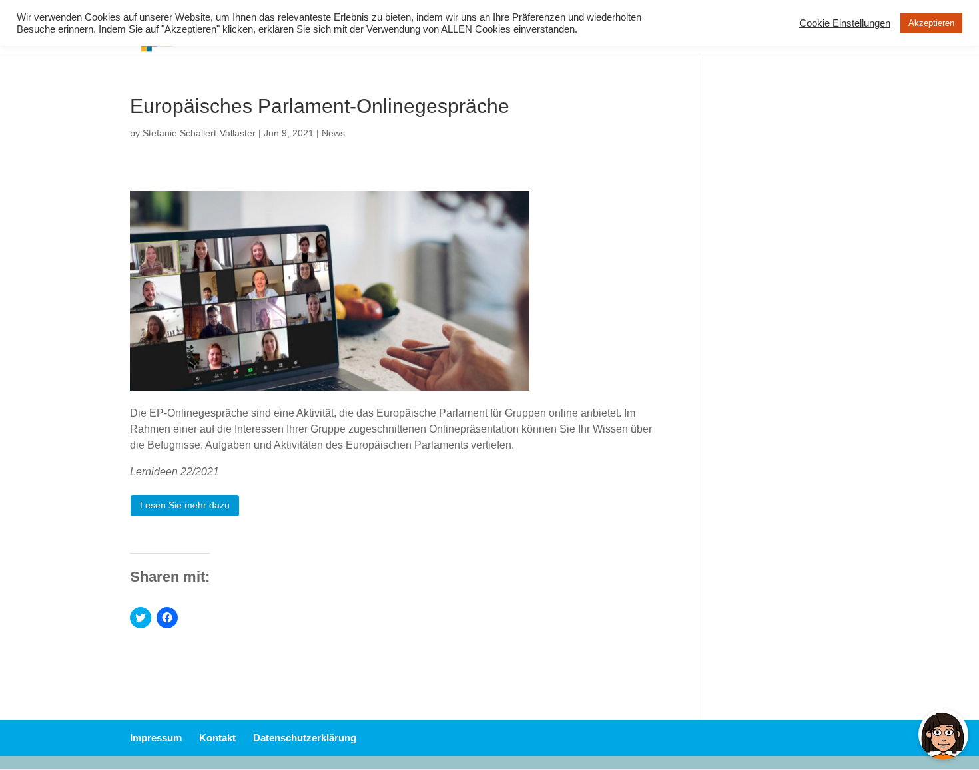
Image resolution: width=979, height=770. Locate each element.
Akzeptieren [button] (931, 23)
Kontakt (217, 737)
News (333, 133)
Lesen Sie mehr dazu (185, 505)
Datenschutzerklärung (304, 737)
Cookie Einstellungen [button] (844, 23)
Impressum (156, 737)
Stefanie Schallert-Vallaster (199, 133)
